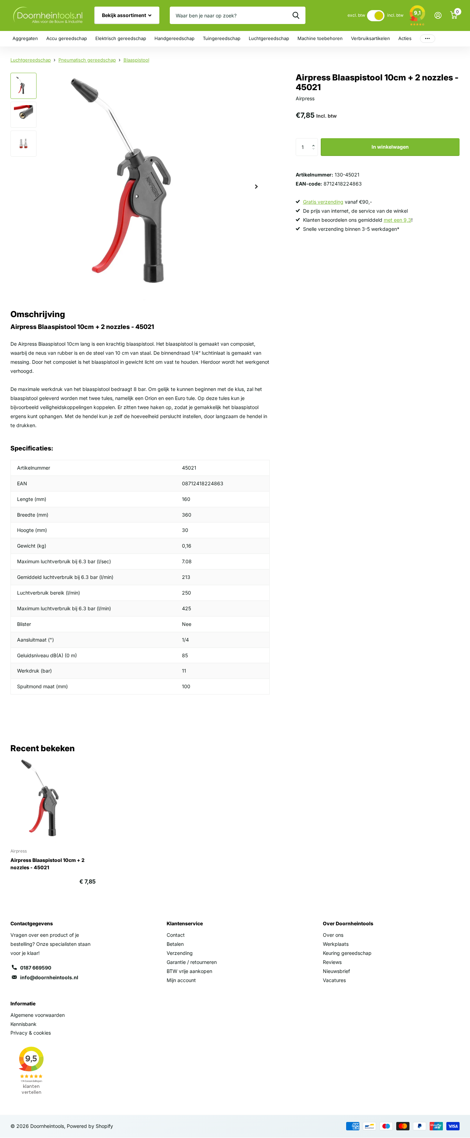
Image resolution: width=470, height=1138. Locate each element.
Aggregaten (25, 38)
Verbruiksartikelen (370, 38)
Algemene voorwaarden (37, 1015)
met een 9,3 (397, 220)
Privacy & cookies (30, 1033)
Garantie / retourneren (192, 962)
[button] (315, 141)
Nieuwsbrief (336, 971)
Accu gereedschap (66, 38)
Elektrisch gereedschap (120, 38)
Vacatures (334, 980)
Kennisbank (23, 1024)
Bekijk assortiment (124, 15)
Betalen (175, 944)
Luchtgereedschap (269, 38)
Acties (405, 38)
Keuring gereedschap (347, 953)
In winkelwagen (390, 147)
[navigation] (23, 86)
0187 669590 (35, 968)
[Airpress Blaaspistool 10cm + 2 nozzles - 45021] (53, 800)
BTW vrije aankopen (189, 971)
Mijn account (181, 980)
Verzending (180, 953)
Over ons (333, 935)
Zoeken (295, 15)
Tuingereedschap (221, 38)
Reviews (332, 962)
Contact (176, 935)
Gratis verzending (323, 202)
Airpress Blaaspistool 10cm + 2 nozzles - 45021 (47, 863)
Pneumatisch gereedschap (87, 60)
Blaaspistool (136, 60)
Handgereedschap (174, 38)
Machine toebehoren (320, 38)
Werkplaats (336, 944)
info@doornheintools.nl (49, 977)
